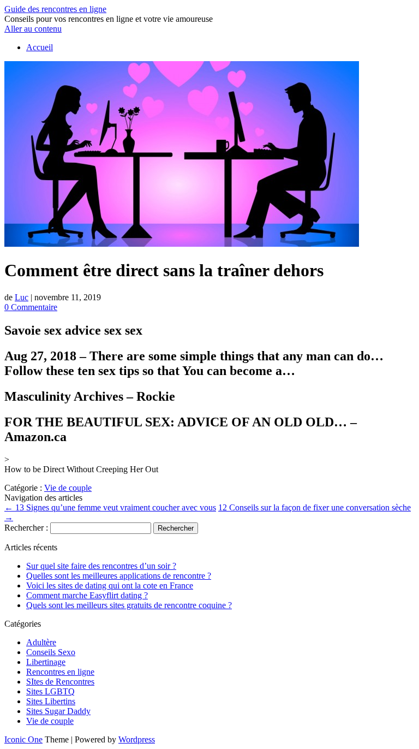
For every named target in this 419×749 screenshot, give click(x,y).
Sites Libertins (50, 701)
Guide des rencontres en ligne (55, 9)
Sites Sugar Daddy (58, 711)
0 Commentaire (30, 307)
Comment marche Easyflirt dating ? (87, 595)
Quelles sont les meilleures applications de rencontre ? (118, 575)
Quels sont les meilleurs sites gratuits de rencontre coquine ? (129, 605)
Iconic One (23, 739)
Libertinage (45, 662)
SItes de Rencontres (60, 681)
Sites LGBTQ (50, 691)
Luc (21, 297)
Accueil (39, 47)
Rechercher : (26, 527)
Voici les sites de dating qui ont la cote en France (109, 585)
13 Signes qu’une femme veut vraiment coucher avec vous (110, 507)
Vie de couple (68, 487)
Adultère (41, 642)
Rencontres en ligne (60, 671)
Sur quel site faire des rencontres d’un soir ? (101, 565)
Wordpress (136, 739)
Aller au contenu (33, 28)
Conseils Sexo (50, 652)
